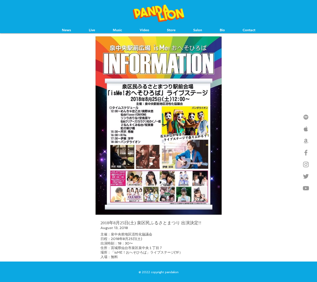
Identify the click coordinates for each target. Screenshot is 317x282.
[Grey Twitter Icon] (306, 176)
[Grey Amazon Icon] (306, 141)
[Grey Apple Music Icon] (306, 129)
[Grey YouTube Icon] (306, 188)
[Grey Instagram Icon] (306, 164)
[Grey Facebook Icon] (306, 152)
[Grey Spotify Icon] (306, 117)
